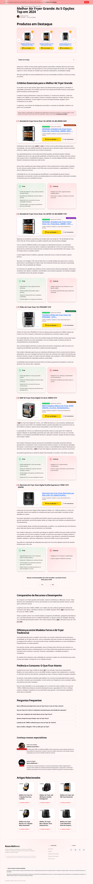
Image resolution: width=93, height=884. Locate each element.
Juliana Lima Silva (24, 16)
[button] (46, 59)
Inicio (18, 6)
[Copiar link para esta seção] (73, 83)
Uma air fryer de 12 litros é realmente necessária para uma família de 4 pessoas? (41, 710)
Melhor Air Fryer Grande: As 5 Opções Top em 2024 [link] (31, 6)
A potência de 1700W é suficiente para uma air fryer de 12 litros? (36, 722)
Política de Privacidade (51, 2)
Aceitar (86, 2)
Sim (42, 584)
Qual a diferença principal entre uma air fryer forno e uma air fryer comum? (40, 706)
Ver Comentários (69, 139)
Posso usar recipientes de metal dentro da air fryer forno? (34, 714)
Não (53, 584)
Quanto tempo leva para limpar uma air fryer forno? (33, 718)
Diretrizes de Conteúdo (61, 114)
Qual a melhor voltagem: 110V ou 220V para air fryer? (33, 726)
